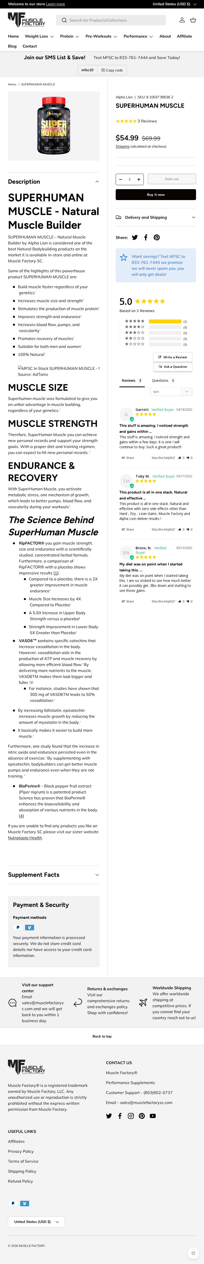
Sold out (172, 179)
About (165, 36)
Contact (30, 46)
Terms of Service (23, 1161)
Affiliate (184, 36)
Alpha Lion (124, 97)
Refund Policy (20, 1181)
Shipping (122, 146)
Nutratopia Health (25, 837)
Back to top (102, 1036)
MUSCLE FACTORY (32, 1246)
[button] (193, 19)
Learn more (55, 4)
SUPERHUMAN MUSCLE (38, 84)
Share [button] (129, 458)
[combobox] (111, 20)
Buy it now (156, 194)
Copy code (114, 70)
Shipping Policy (22, 1171)
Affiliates (16, 1141)
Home (13, 36)
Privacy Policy (21, 1151)
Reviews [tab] (128, 380)
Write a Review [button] (175, 357)
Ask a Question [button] (175, 366)
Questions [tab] (160, 380)
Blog (12, 46)
